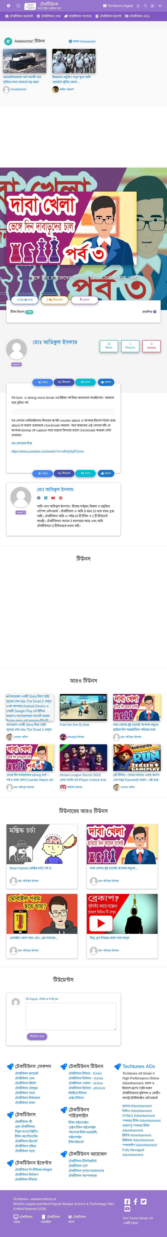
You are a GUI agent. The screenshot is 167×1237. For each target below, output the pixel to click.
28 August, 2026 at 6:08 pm (42, 999)
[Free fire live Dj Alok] (83, 707)
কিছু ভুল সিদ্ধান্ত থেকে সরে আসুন (109, 938)
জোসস (107, 382)
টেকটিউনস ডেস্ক (24, 1078)
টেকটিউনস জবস (25, 1103)
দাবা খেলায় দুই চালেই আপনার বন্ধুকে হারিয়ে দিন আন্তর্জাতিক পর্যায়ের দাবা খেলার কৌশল (135, 730)
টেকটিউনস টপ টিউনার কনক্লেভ (33, 1170)
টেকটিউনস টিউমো (26, 1180)
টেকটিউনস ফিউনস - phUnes (87, 1088)
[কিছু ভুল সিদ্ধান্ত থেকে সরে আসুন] (122, 914)
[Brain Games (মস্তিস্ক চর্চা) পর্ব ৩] (42, 844)
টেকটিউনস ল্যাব (25, 1093)
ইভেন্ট (110, 16)
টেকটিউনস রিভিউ (25, 1083)
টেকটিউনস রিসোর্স (26, 1141)
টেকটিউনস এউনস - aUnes (86, 1083)
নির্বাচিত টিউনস (78, 1093)
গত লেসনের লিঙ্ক (22, 443)
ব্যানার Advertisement (137, 1106)
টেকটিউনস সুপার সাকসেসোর (86, 1171)
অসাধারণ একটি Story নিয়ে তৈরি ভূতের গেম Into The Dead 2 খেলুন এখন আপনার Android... (29, 730)
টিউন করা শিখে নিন (26, 1136)
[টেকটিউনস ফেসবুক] (127, 1203)
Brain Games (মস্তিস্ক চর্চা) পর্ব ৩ (30, 868)
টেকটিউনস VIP (78, 1166)
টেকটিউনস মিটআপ (26, 1175)
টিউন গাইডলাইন (78, 1123)
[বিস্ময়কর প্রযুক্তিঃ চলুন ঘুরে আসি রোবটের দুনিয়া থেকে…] (74, 61)
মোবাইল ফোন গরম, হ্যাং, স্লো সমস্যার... (34, 938)
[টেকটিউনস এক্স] (144, 1203)
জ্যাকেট (21, 16)
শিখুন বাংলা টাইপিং (26, 1132)
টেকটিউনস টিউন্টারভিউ (83, 1161)
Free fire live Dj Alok (74, 725)
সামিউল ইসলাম (74, 787)
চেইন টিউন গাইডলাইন (82, 1127)
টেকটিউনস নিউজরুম (27, 1098)
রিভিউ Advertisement (136, 1135)
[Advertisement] (83, 137)
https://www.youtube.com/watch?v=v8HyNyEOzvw (47, 452)
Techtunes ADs (138, 1066)
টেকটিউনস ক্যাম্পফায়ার (83, 1176)
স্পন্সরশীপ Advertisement (139, 1145)
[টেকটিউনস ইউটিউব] (127, 1210)
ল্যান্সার (80, 16)
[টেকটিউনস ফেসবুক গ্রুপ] (135, 1203)
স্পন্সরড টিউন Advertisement (141, 1121)
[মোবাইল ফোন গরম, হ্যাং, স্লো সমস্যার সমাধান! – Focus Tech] (42, 914)
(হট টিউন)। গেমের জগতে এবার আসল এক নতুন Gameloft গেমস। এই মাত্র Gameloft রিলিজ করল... (136, 780)
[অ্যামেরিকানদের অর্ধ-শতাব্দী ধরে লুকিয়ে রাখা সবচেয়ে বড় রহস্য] (24, 61)
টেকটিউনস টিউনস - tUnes (85, 1073)
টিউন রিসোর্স (76, 1142)
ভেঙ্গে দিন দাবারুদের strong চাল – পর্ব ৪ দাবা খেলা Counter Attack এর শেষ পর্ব (29, 780)
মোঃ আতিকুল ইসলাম (55, 342)
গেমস (29, 312)
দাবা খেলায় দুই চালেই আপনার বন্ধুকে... (114, 868)
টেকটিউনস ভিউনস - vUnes (86, 1078)
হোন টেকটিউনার (25, 1127)
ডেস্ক (50, 16)
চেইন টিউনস (76, 1098)
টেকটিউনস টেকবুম (26, 1088)
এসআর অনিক (21, 737)
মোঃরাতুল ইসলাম (75, 737)
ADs (140, 16)
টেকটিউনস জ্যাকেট (26, 1073)
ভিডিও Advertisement (137, 1111)
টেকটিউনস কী (23, 1122)
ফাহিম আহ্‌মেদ (67, 89)
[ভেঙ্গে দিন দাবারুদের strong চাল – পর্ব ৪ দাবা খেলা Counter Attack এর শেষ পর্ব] (30, 757)
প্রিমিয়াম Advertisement (138, 1140)
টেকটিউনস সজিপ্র (25, 1146)
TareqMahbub (18, 89)
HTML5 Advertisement (138, 1116)
